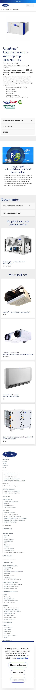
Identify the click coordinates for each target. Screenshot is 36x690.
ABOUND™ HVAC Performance (12, 516)
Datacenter (7, 545)
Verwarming (6, 483)
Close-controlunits (9, 505)
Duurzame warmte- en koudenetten (14, 552)
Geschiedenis (7, 633)
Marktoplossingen (8, 533)
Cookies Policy (22, 658)
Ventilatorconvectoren (10, 507)
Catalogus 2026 (7, 525)
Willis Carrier (7, 631)
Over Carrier (6, 625)
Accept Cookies (18, 680)
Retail (5, 543)
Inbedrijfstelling (8, 568)
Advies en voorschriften (10, 588)
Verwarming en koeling (9, 489)
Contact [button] (18, 1)
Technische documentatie (13, 206)
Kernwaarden (7, 629)
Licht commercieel (9, 550)
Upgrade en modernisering (11, 586)
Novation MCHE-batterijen (11, 609)
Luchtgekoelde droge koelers (12, 478)
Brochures (5, 465)
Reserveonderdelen (9, 575)
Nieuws (4, 463)
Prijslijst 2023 (7, 528)
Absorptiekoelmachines (10, 477)
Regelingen (6, 510)
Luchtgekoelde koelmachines (12, 473)
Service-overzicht (7, 555)
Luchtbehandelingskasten (11, 501)
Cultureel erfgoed (9, 548)
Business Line (6, 496)
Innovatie (5, 605)
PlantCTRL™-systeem (9, 512)
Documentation (9, 598)
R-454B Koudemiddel (10, 617)
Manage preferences (18, 665)
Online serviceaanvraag (9, 559)
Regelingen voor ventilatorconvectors (14, 520)
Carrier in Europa (7, 640)
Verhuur (7, 577)
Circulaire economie (9, 619)
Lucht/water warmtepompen (12, 491)
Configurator (7, 596)
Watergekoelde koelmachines (12, 475)
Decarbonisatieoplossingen (10, 591)
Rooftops (6, 503)
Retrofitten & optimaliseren (10, 582)
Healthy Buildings (7, 622)
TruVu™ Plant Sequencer (11, 514)
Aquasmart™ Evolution (10, 522)
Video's (4, 467)
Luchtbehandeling (7, 499)
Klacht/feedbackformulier (11, 600)
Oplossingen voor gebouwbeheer (13, 584)
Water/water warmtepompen (12, 486)
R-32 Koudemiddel (9, 615)
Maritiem (6, 546)
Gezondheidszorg (9, 539)
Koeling (5, 471)
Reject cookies (18, 672)
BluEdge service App (8, 562)
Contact (5, 461)
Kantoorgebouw (8, 541)
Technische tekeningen (12, 213)
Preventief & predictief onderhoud (13, 571)
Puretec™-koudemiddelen (11, 607)
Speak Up (6, 637)
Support (5, 594)
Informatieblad (8, 627)
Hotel (5, 537)
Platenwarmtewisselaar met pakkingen (15, 480)
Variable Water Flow (9, 613)
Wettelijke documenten (10, 635)
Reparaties (7, 573)
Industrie (6, 535)
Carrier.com (6, 459)
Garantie (6, 569)
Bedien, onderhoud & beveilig (10, 565)
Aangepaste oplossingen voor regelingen (15, 518)
